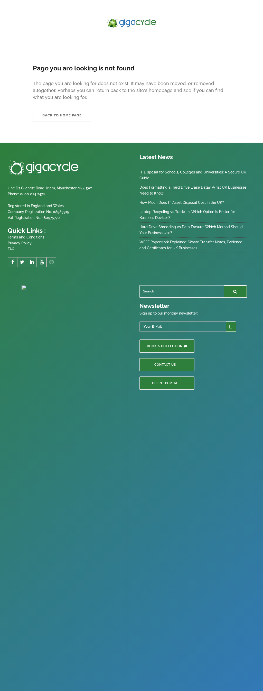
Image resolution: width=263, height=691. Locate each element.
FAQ (11, 249)
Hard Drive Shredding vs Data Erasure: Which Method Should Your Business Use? (191, 230)
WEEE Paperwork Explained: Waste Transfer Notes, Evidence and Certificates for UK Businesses (190, 245)
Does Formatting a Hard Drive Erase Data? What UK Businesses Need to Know (193, 190)
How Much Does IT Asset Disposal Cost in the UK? (181, 202)
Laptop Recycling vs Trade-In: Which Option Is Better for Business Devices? (187, 215)
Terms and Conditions (26, 237)
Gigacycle (39, 40)
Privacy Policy (20, 243)
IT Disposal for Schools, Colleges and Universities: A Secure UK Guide (192, 175)
